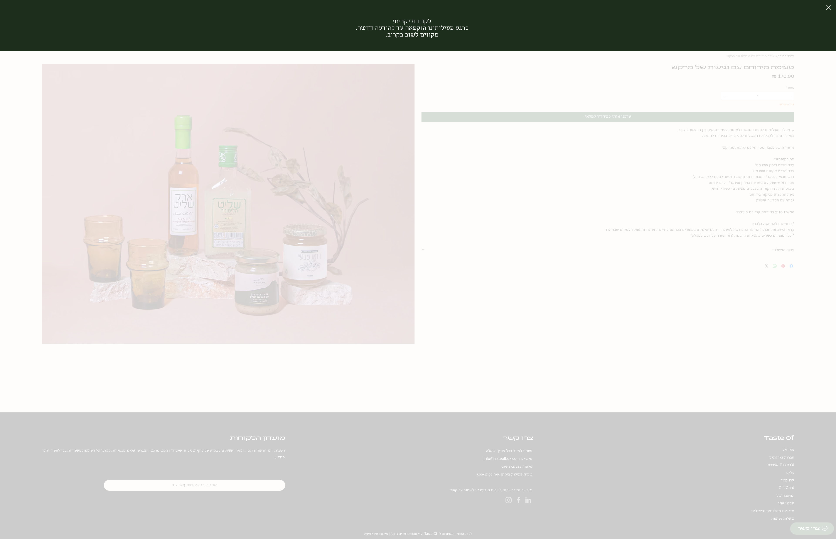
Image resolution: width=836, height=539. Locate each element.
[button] (828, 7)
